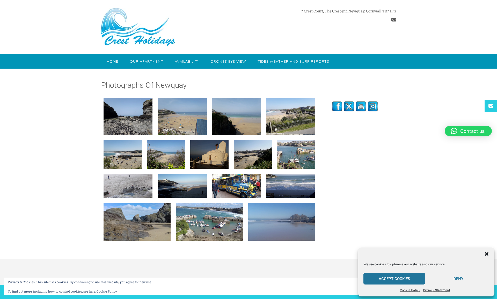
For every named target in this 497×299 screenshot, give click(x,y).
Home (112, 61)
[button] (486, 254)
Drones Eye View (228, 61)
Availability (187, 61)
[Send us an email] (393, 20)
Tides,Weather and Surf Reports (293, 61)
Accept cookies (394, 278)
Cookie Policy (410, 290)
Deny (458, 278)
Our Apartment (146, 61)
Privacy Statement (436, 290)
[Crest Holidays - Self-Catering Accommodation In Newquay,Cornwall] (138, 27)
